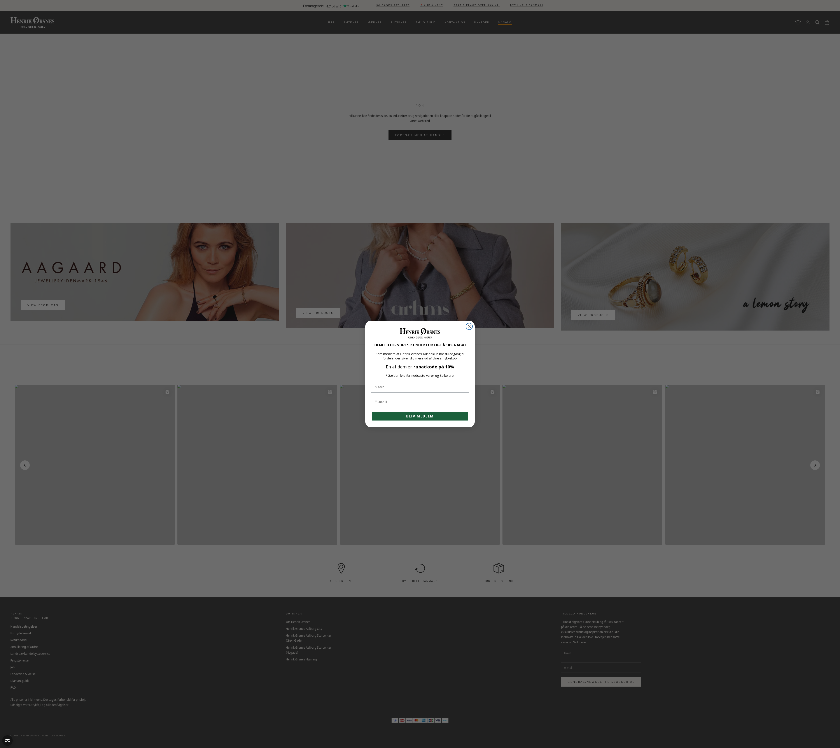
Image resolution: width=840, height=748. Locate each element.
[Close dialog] (469, 326)
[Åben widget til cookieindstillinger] (7, 740)
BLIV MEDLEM (420, 416)
